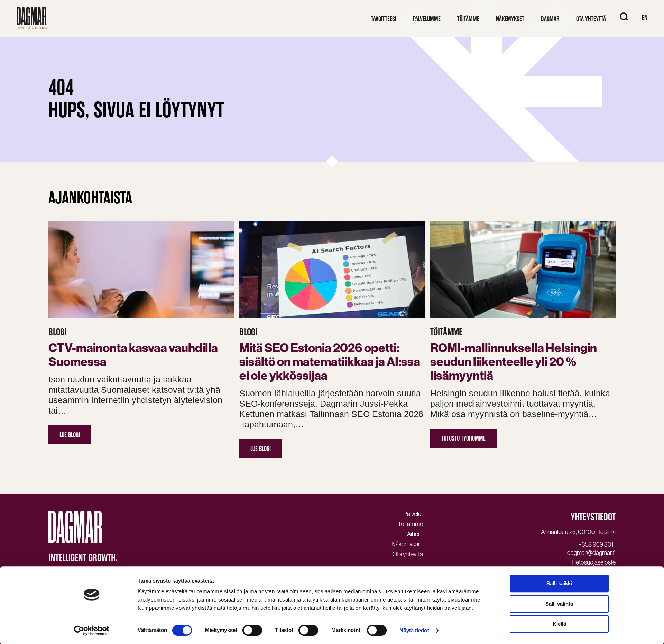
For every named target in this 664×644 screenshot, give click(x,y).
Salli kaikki (559, 583)
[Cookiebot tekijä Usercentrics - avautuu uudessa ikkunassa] (92, 630)
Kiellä (559, 624)
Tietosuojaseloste (593, 562)
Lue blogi (69, 435)
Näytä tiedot (414, 630)
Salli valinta (559, 604)
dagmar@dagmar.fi (591, 552)
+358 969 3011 (597, 544)
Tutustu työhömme (463, 438)
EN (644, 17)
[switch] (252, 630)
